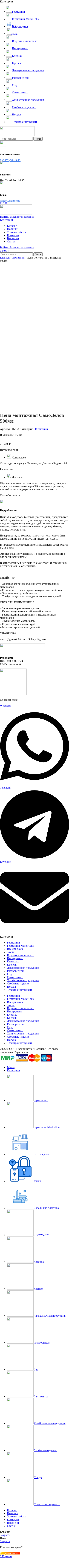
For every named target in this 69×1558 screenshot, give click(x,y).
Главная (5, 257)
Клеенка (13, 961)
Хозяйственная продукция (23, 980)
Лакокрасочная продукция (23, 967)
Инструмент (15, 958)
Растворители (16, 970)
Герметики (18, 257)
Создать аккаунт (10, 1553)
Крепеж (12, 964)
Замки (11, 952)
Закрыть (5, 1535)
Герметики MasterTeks (21, 945)
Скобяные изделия (19, 983)
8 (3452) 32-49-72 (10, 160)
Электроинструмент (20, 989)
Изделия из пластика (20, 955)
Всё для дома (15, 948)
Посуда (11, 986)
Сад (10, 974)
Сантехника (15, 977)
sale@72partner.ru (10, 200)
